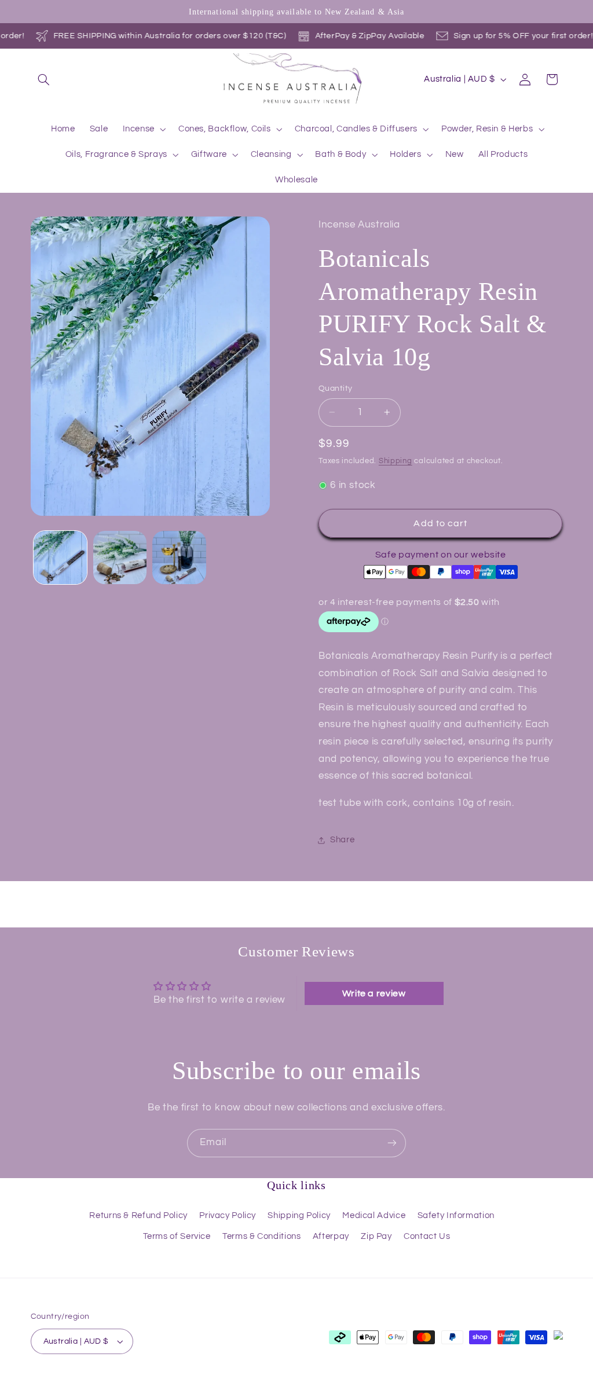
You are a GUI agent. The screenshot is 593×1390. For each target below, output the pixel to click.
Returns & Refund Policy (138, 1215)
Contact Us (427, 1236)
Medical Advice (373, 1215)
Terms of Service (177, 1236)
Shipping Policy (299, 1215)
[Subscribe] (392, 1143)
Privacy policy (220, 1384)
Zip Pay (376, 1236)
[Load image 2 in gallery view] (120, 557)
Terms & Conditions (261, 1236)
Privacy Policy (227, 1215)
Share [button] (342, 839)
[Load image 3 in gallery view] (179, 557)
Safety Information (456, 1215)
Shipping (395, 461)
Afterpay (331, 1236)
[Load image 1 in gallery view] (60, 557)
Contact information (427, 1384)
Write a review (374, 993)
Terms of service (286, 1384)
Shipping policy (353, 1384)
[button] (44, 79)
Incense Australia (91, 1383)
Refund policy (160, 1384)
